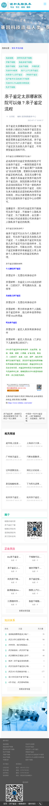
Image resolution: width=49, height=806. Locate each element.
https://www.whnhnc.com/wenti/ (20, 403)
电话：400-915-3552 (22, 767)
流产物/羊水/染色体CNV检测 (17, 79)
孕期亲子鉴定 (31, 75)
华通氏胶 (35, 66)
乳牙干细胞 (10, 87)
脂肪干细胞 (10, 66)
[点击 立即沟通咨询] (24, 392)
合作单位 (6, 773)
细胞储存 (22, 804)
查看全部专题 (24, 689)
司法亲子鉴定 (29, 747)
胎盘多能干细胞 (25, 62)
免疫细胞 (9, 58)
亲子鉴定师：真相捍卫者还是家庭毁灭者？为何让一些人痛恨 (12, 416)
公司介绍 (6, 767)
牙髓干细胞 (10, 62)
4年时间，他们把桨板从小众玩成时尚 (23, 645)
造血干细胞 (23, 66)
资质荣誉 (6, 775)
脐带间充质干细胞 (24, 58)
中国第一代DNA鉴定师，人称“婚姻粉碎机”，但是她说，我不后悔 (35, 417)
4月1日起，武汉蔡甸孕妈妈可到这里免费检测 (26, 682)
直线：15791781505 (22, 770)
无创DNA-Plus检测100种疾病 (17, 83)
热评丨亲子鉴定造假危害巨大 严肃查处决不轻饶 (27, 661)
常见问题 (19, 48)
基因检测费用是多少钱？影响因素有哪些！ (25, 634)
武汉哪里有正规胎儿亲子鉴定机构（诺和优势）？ (28, 656)
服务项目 (32, 804)
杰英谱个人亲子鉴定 (14, 75)
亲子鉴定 (12, 804)
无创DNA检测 (11, 71)
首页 (5, 804)
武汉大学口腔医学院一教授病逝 (21, 640)
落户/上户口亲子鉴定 (29, 71)
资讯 (13, 48)
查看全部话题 (24, 611)
